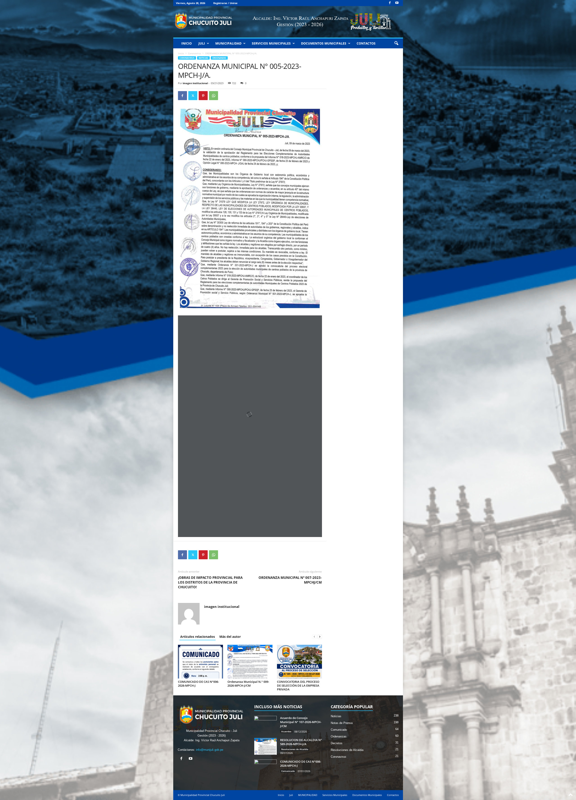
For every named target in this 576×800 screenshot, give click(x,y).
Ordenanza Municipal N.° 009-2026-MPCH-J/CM (248, 684)
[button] (396, 43)
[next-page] (319, 636)
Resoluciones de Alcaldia (294, 749)
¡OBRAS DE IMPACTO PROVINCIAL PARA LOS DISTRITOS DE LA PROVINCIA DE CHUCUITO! (210, 582)
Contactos (366, 43)
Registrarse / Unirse (225, 3)
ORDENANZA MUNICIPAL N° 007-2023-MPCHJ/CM (290, 579)
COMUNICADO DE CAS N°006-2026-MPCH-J (198, 684)
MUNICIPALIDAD (228, 43)
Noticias (203, 57)
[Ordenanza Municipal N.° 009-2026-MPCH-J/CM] (249, 662)
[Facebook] (390, 3)
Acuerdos (286, 731)
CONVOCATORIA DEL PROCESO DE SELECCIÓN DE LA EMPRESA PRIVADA (298, 685)
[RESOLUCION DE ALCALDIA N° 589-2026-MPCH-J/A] (265, 746)
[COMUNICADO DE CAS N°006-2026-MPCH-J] (200, 662)
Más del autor (230, 636)
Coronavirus (194, 53)
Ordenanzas (219, 57)
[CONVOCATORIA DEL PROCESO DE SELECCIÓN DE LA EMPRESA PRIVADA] (299, 662)
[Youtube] (397, 3)
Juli (201, 43)
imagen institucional (195, 83)
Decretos (336, 743)
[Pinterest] (203, 95)
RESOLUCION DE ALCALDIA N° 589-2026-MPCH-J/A (301, 742)
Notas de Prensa (342, 723)
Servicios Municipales (271, 43)
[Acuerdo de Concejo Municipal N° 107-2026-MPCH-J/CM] (265, 724)
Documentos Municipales (323, 43)
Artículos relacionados (197, 636)
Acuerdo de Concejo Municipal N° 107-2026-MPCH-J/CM (300, 722)
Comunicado (288, 771)
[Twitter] (192, 95)
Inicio (186, 43)
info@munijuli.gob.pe (209, 749)
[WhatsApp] (213, 95)
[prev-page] (314, 636)
